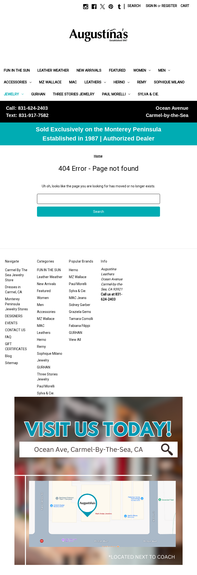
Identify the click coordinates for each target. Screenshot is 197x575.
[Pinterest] (110, 6)
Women (139, 70)
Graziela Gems (80, 312)
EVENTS (11, 323)
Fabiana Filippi (79, 326)
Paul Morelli (114, 94)
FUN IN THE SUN (17, 70)
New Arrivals (89, 70)
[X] (102, 6)
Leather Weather (53, 70)
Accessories (15, 82)
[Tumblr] (119, 6)
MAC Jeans (77, 298)
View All (75, 340)
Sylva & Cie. (148, 94)
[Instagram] (85, 6)
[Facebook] (94, 6)
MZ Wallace (50, 82)
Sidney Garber (79, 305)
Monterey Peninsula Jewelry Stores (16, 304)
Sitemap (11, 363)
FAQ (8, 337)
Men (162, 70)
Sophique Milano (169, 82)
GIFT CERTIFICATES (16, 346)
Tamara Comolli (81, 319)
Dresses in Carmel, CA (13, 289)
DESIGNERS (14, 316)
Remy (141, 82)
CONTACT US (15, 330)
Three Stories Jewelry (73, 94)
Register (169, 6)
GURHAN (38, 94)
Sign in (151, 6)
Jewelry (11, 94)
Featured (117, 70)
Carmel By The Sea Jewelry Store (16, 275)
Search (134, 6)
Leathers (93, 82)
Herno (119, 82)
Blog (8, 356)
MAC (73, 82)
